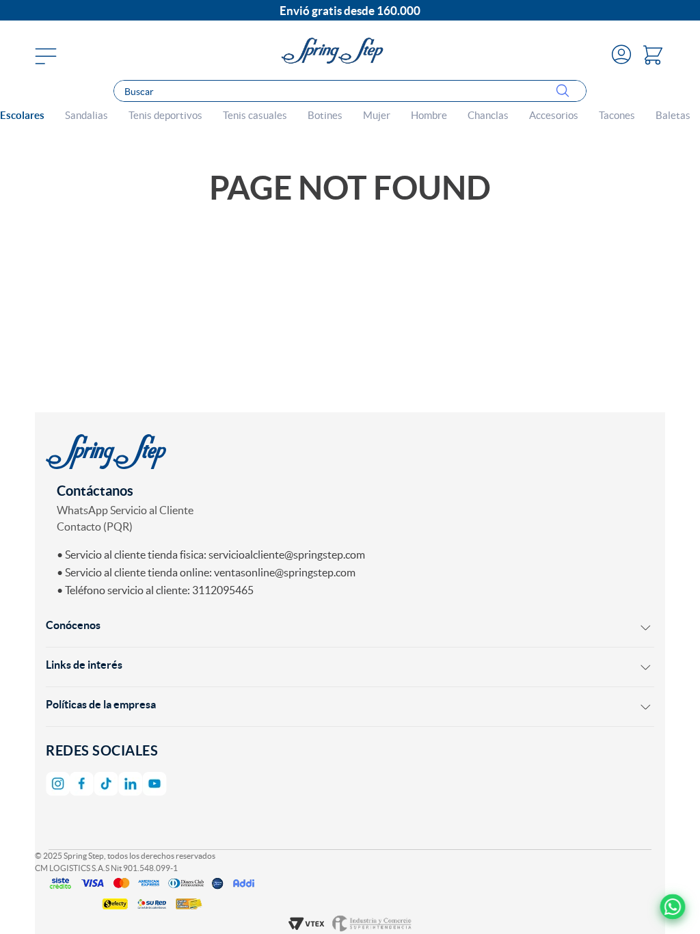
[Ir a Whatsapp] (672, 906)
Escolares (22, 115)
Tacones (617, 115)
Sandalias (86, 115)
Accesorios (553, 115)
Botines (325, 115)
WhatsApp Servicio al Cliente (125, 510)
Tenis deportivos (165, 115)
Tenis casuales (255, 115)
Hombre (429, 115)
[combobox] (349, 91)
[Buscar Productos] (565, 92)
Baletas (673, 115)
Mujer (376, 115)
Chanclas (488, 115)
